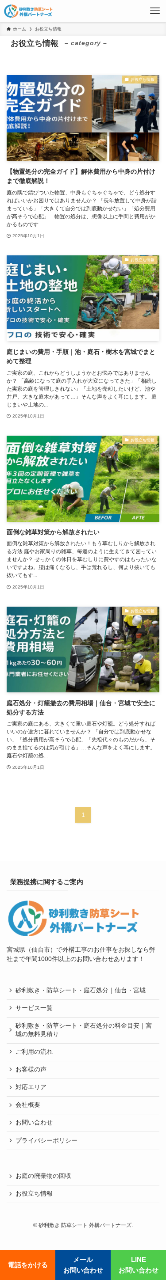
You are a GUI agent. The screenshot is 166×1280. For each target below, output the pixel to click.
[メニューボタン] (155, 11)
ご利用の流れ (34, 1051)
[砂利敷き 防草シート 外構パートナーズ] (28, 11)
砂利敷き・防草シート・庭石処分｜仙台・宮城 (80, 990)
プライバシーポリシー (46, 1140)
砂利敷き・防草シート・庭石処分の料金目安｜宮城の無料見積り (83, 1029)
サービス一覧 (34, 1008)
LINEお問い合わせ (138, 1265)
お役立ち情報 (34, 1193)
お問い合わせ (34, 1122)
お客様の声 (30, 1069)
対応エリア (30, 1087)
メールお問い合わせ (83, 1265)
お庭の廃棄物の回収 (43, 1176)
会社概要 (27, 1104)
